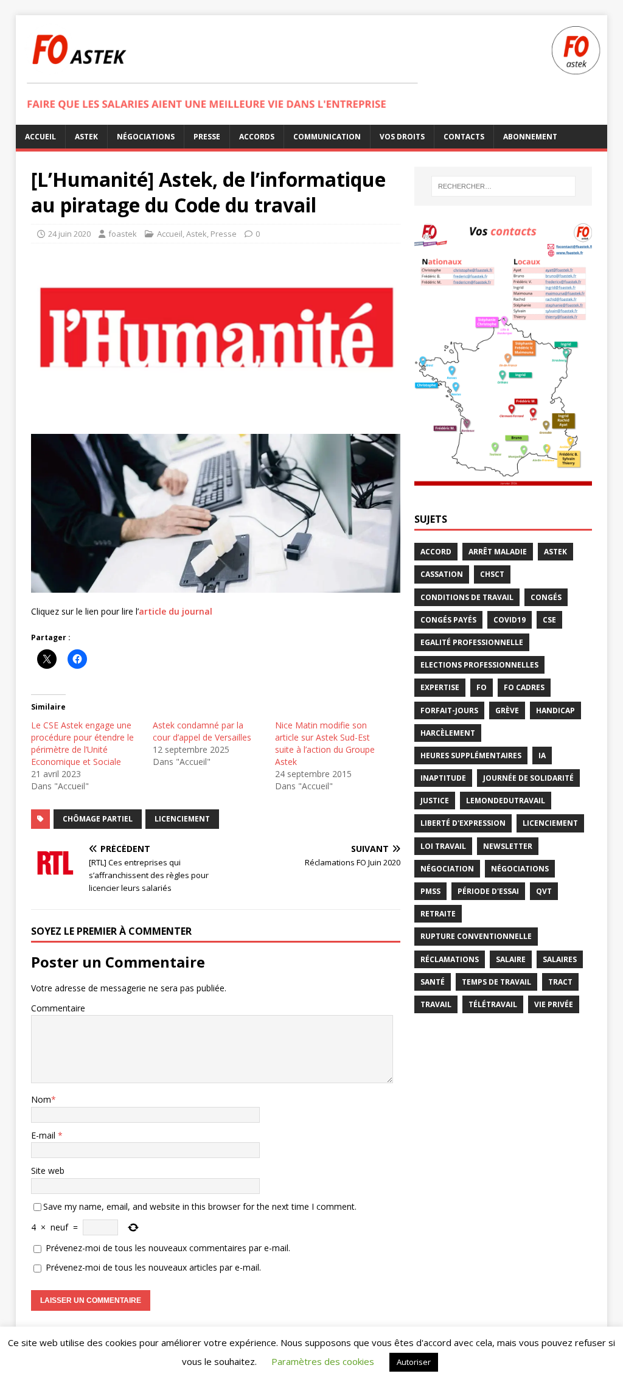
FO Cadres (524, 687)
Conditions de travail (466, 597)
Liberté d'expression (463, 823)
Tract (560, 982)
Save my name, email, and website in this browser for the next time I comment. (200, 1206)
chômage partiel (98, 819)
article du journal (175, 611)
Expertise (439, 687)
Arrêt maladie (497, 551)
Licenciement (182, 819)
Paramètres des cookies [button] (322, 1361)
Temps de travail (496, 982)
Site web (47, 1170)
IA (542, 755)
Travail (435, 1004)
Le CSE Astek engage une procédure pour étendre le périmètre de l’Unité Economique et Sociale (82, 743)
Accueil (40, 136)
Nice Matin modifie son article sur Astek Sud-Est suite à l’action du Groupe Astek (325, 743)
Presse (206, 136)
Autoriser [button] (414, 1361)
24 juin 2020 (69, 233)
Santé (432, 982)
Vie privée (553, 1004)
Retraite (438, 914)
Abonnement (530, 136)
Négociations (146, 136)
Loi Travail (443, 846)
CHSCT (492, 574)
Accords (256, 136)
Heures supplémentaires (470, 755)
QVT (544, 891)
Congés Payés (448, 620)
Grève (507, 710)
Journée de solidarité (528, 778)
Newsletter (507, 846)
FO (481, 687)
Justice (434, 800)
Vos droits (402, 136)
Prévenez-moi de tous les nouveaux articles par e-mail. (153, 1267)
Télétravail (492, 1004)
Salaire (511, 959)
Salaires (560, 959)
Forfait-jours (449, 710)
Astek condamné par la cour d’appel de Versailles (202, 731)
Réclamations (449, 959)
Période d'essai (488, 891)
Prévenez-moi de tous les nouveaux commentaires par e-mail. (168, 1248)
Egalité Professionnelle (471, 642)
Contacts (464, 136)
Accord (435, 551)
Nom (41, 1099)
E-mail (44, 1135)
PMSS (430, 891)
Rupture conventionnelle (476, 936)
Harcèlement (447, 733)
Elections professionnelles (479, 665)
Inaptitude (443, 778)
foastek (122, 233)
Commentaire (58, 1008)
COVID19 (509, 620)
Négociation (447, 869)
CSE (549, 620)
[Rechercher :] (503, 186)
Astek (86, 136)
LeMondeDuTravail (505, 800)
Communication (327, 136)
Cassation (441, 574)
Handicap (555, 710)
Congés (546, 597)
